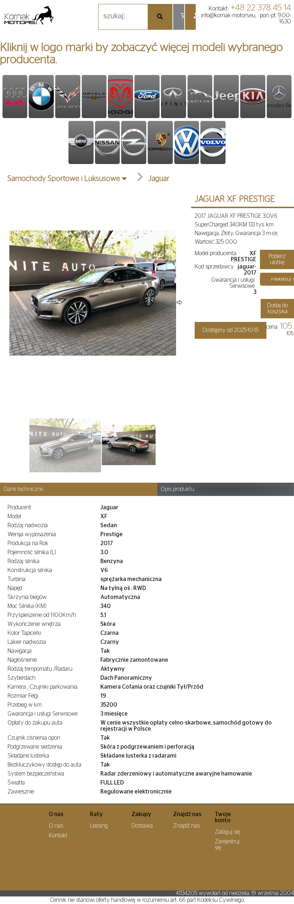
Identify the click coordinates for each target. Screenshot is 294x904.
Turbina (16, 579)
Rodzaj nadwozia (28, 525)
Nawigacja (20, 651)
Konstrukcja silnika (30, 570)
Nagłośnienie (22, 660)
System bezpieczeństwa (36, 774)
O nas (56, 814)
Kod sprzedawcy (214, 267)
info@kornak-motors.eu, (228, 15)
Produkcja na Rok (28, 543)
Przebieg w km (25, 705)
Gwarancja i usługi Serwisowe (233, 283)
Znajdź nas (186, 826)
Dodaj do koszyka (277, 308)
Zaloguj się (227, 832)
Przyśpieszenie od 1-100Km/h (42, 615)
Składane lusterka (28, 756)
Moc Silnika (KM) (27, 606)
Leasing (99, 826)
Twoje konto (223, 817)
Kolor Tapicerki (24, 633)
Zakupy (141, 814)
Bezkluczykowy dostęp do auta (44, 765)
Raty (96, 814)
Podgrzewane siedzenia (35, 747)
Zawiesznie (21, 792)
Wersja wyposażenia (32, 534)
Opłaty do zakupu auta (35, 723)
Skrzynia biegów (27, 597)
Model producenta (215, 253)
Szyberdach (21, 678)
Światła (16, 783)
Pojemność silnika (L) (32, 552)
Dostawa (142, 826)
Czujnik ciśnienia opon (34, 738)
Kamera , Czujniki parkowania (42, 687)
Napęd (15, 588)
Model (14, 516)
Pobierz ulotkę (277, 259)
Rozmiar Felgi (23, 696)
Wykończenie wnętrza (34, 624)
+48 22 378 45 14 (261, 8)
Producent (19, 507)
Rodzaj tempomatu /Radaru (40, 669)
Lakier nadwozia (27, 642)
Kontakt (58, 835)
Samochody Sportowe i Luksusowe (64, 178)
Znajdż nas (187, 814)
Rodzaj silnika (23, 561)
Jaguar (159, 178)
